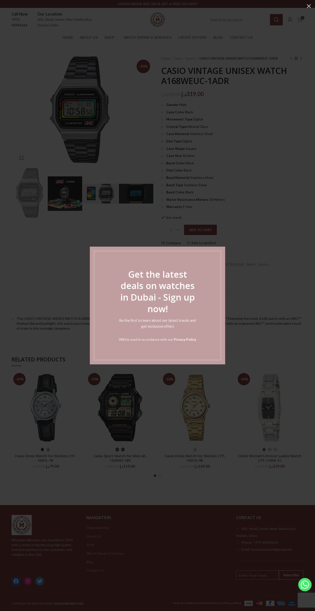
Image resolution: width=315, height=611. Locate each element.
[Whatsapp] (305, 584)
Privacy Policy (185, 339)
